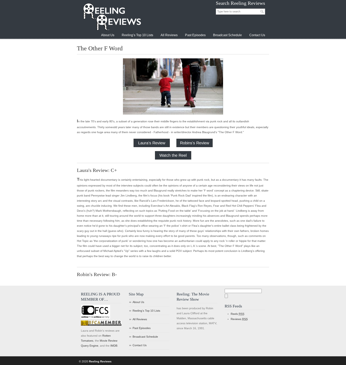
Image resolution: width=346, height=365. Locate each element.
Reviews (239, 319)
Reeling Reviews (112, 16)
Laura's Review (151, 143)
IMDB (113, 345)
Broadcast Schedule (145, 336)
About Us (138, 302)
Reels (237, 313)
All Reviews (140, 319)
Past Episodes (142, 328)
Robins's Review (194, 143)
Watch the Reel (173, 155)
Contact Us (140, 345)
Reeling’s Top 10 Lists (146, 310)
